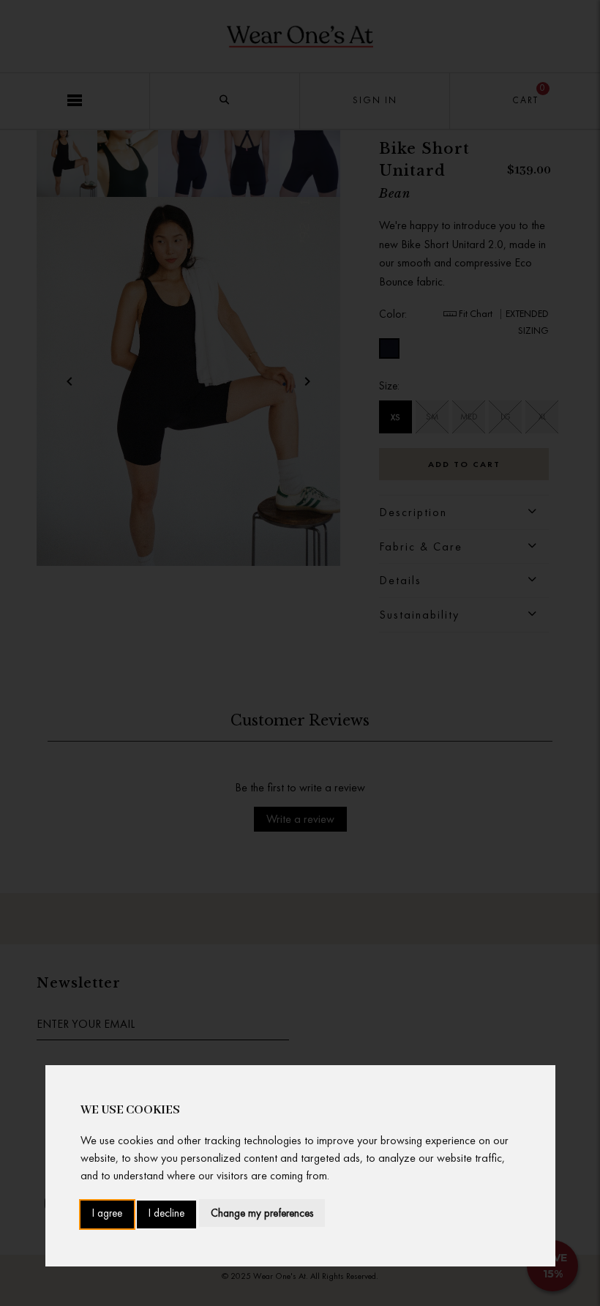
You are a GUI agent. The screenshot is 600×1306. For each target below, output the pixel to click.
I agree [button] (107, 1214)
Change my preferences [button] (262, 1213)
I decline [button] (166, 1214)
